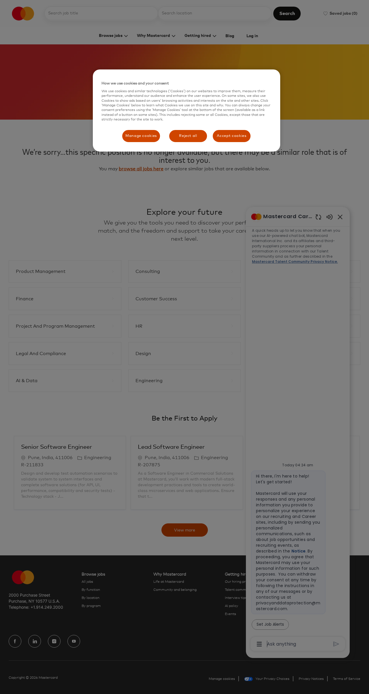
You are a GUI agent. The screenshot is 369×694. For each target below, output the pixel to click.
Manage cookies (141, 136)
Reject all (188, 136)
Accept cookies (231, 136)
